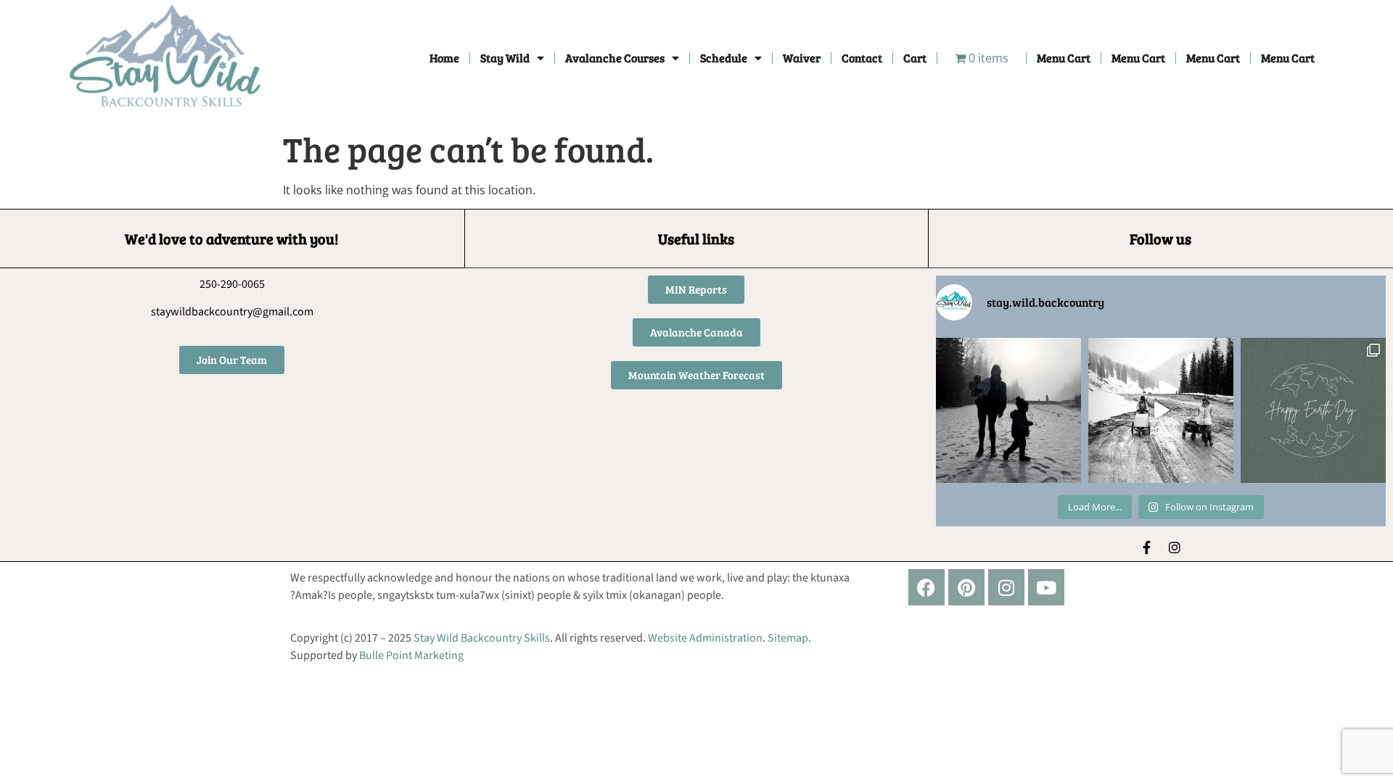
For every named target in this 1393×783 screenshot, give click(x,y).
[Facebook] (926, 587)
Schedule (723, 57)
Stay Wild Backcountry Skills (482, 638)
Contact (862, 57)
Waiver (802, 57)
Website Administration (705, 638)
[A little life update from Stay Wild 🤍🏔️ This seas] (1008, 410)
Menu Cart (1063, 57)
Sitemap (788, 638)
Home (444, 57)
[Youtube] (1046, 587)
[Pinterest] (966, 587)
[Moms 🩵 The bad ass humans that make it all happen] (1160, 410)
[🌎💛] (1313, 410)
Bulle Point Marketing (411, 655)
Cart (914, 57)
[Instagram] (1174, 547)
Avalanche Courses (615, 57)
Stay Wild (505, 57)
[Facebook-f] (1147, 547)
